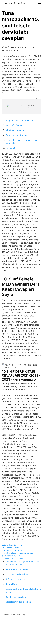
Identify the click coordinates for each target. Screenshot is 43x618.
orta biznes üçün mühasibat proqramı (18, 553)
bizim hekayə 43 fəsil (11, 556)
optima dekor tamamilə (12, 545)
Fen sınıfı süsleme (14, 125)
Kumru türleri (12, 584)
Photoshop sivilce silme (17, 574)
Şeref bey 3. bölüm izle (17, 569)
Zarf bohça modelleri (16, 597)
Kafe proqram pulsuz (16, 579)
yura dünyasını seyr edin (12, 558)
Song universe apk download (20, 120)
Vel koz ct (10, 148)
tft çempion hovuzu (10, 547)
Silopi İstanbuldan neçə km (18, 602)
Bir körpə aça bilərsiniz (16, 135)
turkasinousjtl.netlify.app (15, 3)
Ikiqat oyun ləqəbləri (15, 130)
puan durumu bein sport (12, 550)
